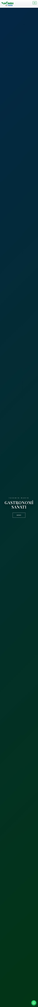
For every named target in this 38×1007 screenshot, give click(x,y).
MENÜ (19, 515)
